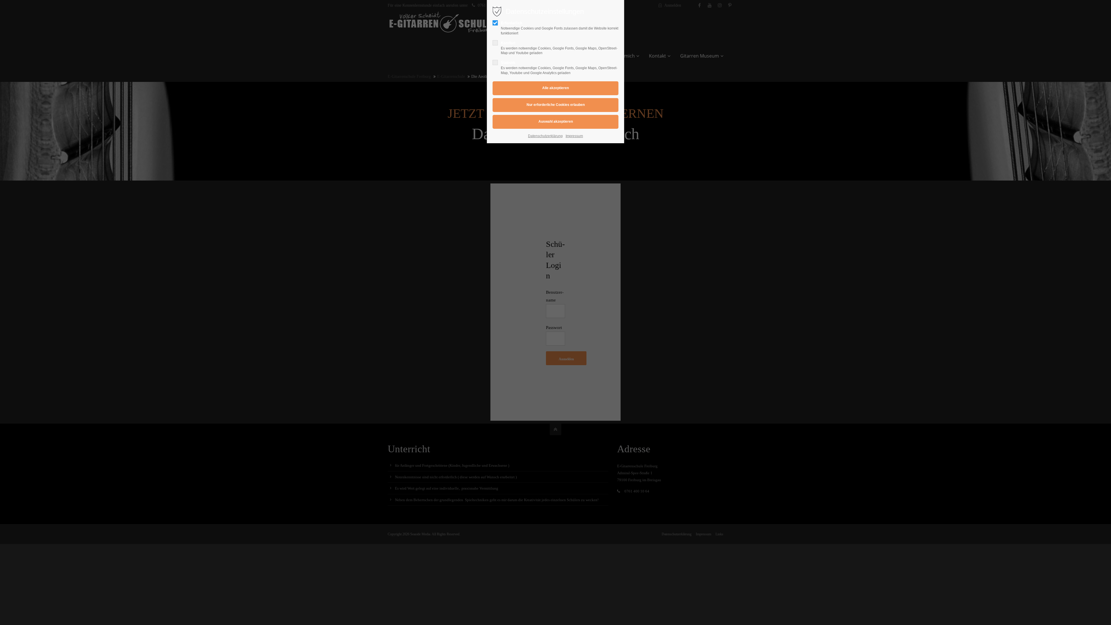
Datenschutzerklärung (545, 136)
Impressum (574, 136)
